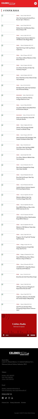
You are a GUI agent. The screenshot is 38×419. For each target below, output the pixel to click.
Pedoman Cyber (5, 402)
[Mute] (28, 335)
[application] (19, 335)
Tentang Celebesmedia (15, 402)
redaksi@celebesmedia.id (13, 388)
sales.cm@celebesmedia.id (19, 390)
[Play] (4, 335)
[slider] (33, 335)
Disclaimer (23, 402)
